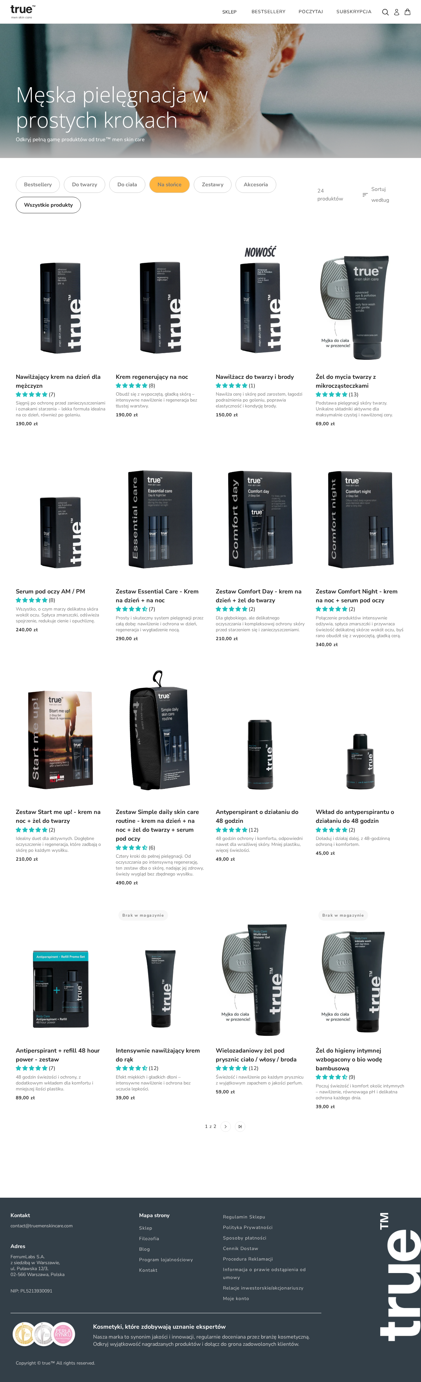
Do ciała (127, 184)
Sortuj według (380, 195)
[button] (32, 394)
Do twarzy (84, 184)
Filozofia (149, 1239)
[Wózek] (407, 12)
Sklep (145, 1228)
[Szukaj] (385, 12)
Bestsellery (38, 184)
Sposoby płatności (244, 1238)
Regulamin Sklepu (244, 1217)
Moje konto (236, 1298)
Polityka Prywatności (248, 1227)
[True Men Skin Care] (23, 11)
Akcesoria (256, 184)
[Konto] (396, 12)
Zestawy (212, 184)
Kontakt (148, 1270)
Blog (144, 1249)
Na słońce (170, 184)
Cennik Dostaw (241, 1248)
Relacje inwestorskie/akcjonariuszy (263, 1288)
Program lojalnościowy (166, 1260)
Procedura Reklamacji (248, 1259)
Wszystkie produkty (48, 205)
